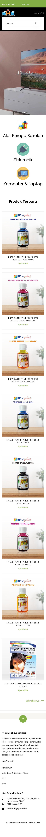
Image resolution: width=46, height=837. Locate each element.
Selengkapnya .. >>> (35, 700)
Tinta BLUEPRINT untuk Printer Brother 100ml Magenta (23, 319)
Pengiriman (7, 768)
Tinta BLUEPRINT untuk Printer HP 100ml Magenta (23, 563)
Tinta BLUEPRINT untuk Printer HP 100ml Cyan (23, 441)
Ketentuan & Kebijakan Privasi (15, 773)
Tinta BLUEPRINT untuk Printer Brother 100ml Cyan (23, 258)
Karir (4, 783)
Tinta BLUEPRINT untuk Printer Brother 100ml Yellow (23, 380)
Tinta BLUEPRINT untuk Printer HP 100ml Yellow (23, 624)
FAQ (3, 778)
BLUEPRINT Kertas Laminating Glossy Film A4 (23, 685)
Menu (40, 12)
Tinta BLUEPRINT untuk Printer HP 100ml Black (23, 502)
